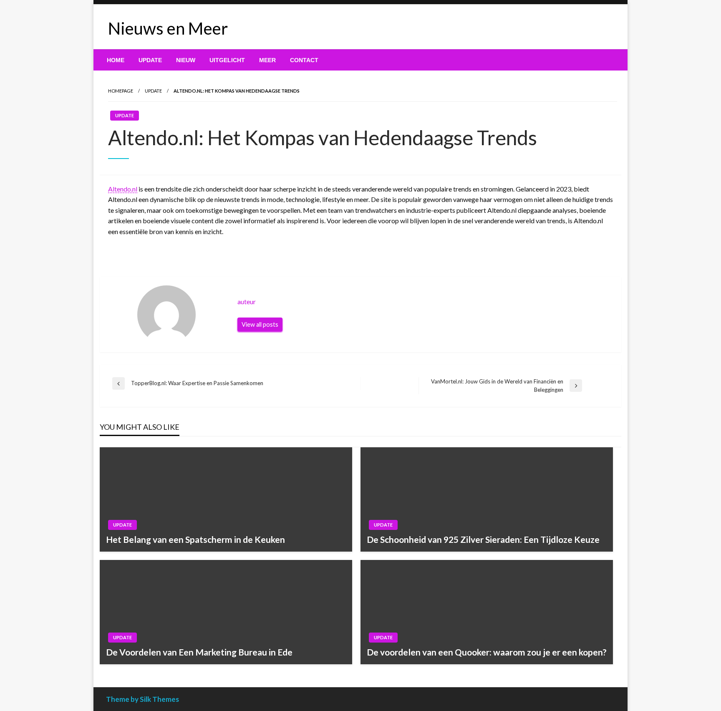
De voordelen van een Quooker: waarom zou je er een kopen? (487, 652)
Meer (267, 60)
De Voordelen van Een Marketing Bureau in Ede (199, 652)
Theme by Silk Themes (142, 699)
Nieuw (185, 60)
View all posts (260, 324)
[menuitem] (115, 60)
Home (115, 60)
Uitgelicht (227, 60)
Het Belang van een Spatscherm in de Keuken (195, 539)
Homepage (120, 90)
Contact (304, 60)
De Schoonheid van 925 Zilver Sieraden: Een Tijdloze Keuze (483, 539)
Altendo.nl (122, 189)
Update (150, 60)
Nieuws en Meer (168, 28)
